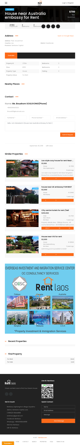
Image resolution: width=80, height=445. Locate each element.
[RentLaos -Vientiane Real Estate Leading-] (40, 3)
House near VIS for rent (51, 236)
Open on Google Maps (66, 36)
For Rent (40, 359)
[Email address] (11, 394)
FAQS (51, 441)
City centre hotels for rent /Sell (55, 210)
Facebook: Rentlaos (14, 419)
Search (34, 441)
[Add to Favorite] (48, 26)
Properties (43, 441)
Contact (26, 441)
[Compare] (53, 26)
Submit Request (67, 135)
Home (17, 441)
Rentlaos (15, 428)
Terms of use (60, 441)
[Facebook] (6, 394)
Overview (11, 55)
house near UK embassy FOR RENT (56, 187)
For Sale (40, 362)
